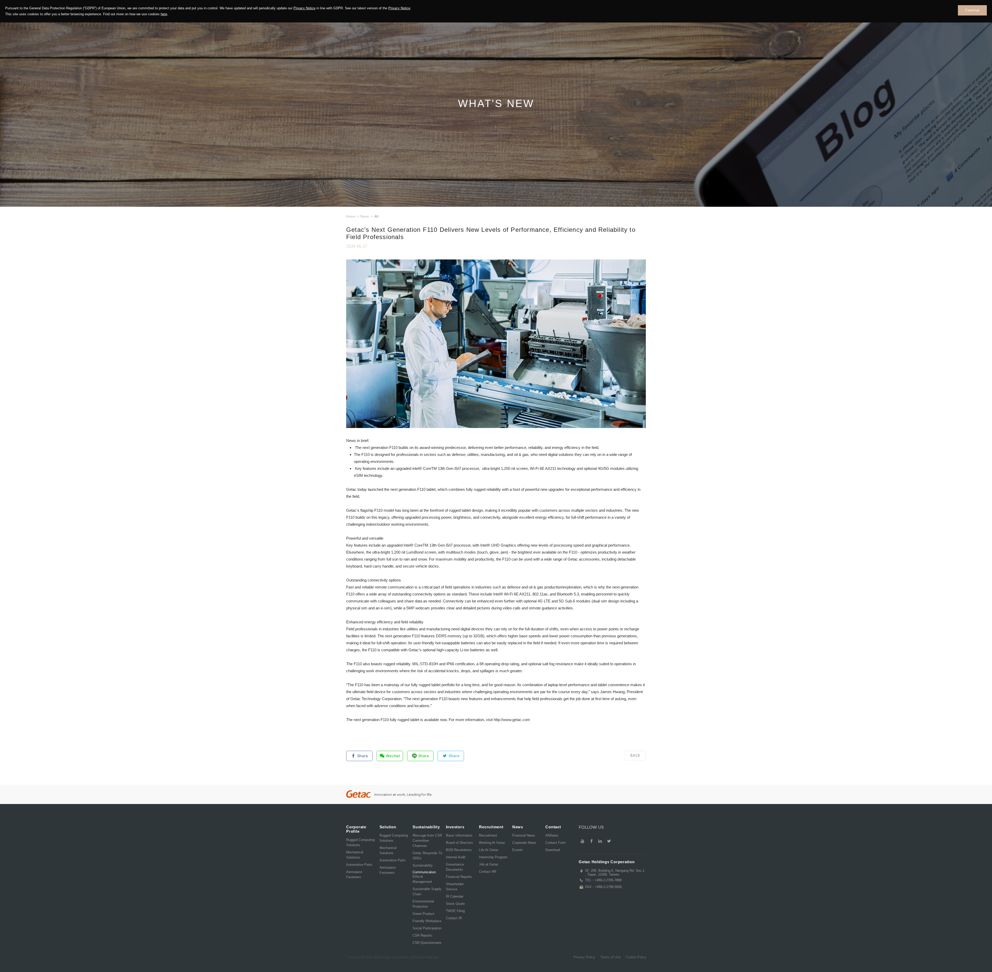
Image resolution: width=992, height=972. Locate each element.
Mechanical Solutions (354, 854)
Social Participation (427, 928)
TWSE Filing (455, 911)
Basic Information (459, 835)
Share (362, 756)
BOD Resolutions (459, 850)
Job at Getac (488, 864)
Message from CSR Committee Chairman (427, 840)
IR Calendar (454, 896)
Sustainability (423, 865)
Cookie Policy (636, 957)
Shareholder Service (455, 886)
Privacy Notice (304, 8)
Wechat (393, 756)
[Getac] (358, 794)
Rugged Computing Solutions (360, 842)
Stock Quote (455, 904)
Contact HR (487, 872)
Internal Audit (456, 857)
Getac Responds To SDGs (427, 855)
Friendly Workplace (427, 921)
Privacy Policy (584, 957)
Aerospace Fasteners (354, 874)
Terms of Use (610, 957)
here (164, 14)
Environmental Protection (423, 903)
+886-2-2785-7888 (608, 880)
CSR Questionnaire (427, 943)
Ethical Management (422, 879)
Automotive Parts (359, 865)
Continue (972, 10)
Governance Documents (455, 866)
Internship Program (493, 857)
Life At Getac (489, 850)
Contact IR (454, 918)
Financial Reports (459, 877)
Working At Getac (492, 843)
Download (552, 850)
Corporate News (524, 843)
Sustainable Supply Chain (427, 891)
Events (517, 850)
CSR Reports (422, 935)
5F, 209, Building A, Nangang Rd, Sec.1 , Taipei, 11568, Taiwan (615, 872)
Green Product (423, 914)
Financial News (523, 835)
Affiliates (552, 835)
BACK (635, 755)
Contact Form (555, 843)
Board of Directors (459, 843)
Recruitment (488, 835)
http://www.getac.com (512, 719)
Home (351, 216)
